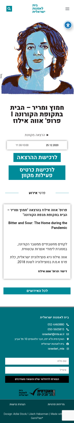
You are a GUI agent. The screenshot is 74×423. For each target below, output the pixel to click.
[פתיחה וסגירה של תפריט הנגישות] (68, 25)
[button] (67, 8)
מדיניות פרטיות (56, 404)
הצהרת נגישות (17, 404)
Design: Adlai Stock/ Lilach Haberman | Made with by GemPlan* (37, 416)
